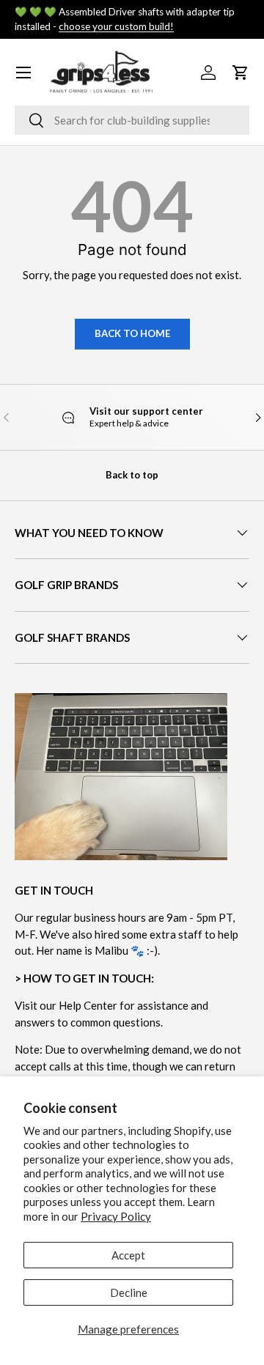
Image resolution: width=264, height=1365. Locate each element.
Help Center (88, 1005)
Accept (128, 1255)
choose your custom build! (116, 26)
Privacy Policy (116, 1216)
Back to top (132, 475)
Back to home (132, 333)
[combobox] (132, 120)
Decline (128, 1292)
